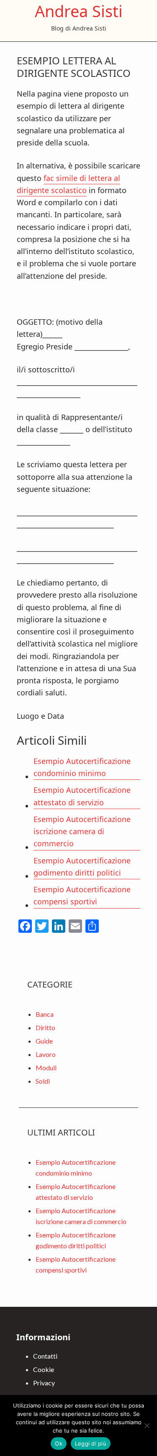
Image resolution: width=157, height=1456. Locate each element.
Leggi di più (90, 1443)
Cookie (43, 1369)
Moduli (46, 1068)
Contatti (45, 1356)
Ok (58, 1443)
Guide (44, 1041)
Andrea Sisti (79, 11)
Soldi (43, 1081)
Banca (45, 1014)
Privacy (44, 1383)
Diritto (45, 1027)
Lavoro (46, 1054)
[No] (146, 1425)
